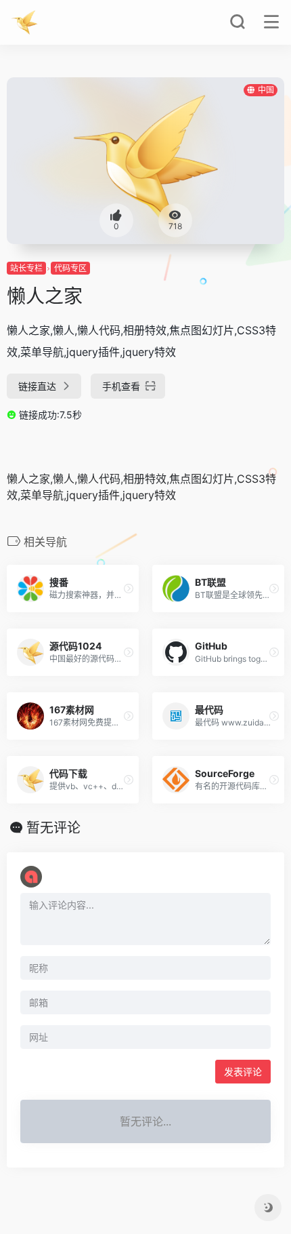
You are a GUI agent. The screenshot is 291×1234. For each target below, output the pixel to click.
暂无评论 (53, 828)
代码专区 (70, 268)
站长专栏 (26, 268)
